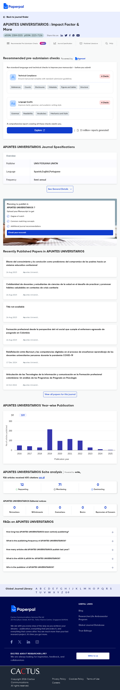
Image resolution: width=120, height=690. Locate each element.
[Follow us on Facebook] (11, 641)
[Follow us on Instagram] (37, 641)
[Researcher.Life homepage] (45, 608)
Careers (56, 683)
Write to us (93, 656)
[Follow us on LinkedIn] (28, 641)
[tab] (60, 531)
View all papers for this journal (60, 394)
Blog (81, 611)
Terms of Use (93, 679)
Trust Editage (85, 631)
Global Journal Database (91, 625)
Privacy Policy (59, 679)
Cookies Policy (76, 679)
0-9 (67, 592)
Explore (38, 130)
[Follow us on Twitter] (19, 641)
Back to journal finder (17, 17)
